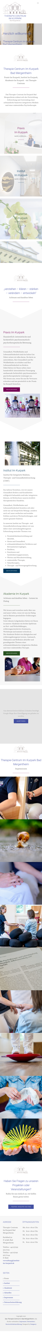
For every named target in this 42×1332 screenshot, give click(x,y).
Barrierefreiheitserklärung (14, 1324)
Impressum (8, 1297)
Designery (33, 1324)
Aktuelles (7, 1293)
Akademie (8, 1288)
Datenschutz (31, 1322)
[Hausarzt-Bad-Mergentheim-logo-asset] (21, 54)
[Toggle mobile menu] (38, 3)
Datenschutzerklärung (11, 1302)
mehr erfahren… (21, 136)
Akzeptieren (21, 721)
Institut (7, 1283)
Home (6, 1278)
